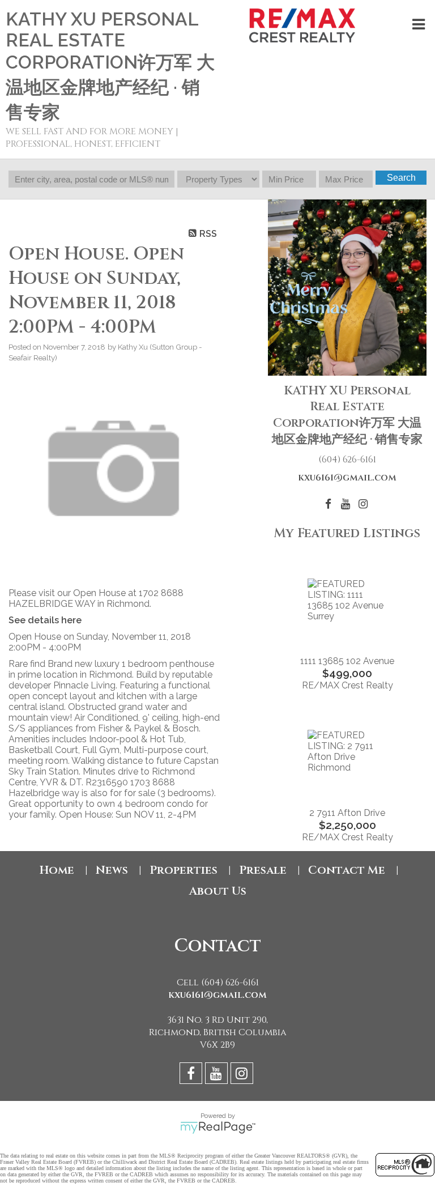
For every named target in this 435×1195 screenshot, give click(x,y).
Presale (263, 870)
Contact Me (346, 870)
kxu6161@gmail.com (347, 477)
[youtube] (218, 1075)
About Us (217, 891)
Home (57, 870)
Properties (184, 870)
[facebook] (192, 1075)
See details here (45, 620)
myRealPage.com (218, 1128)
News (112, 870)
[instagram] (243, 1075)
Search (401, 177)
